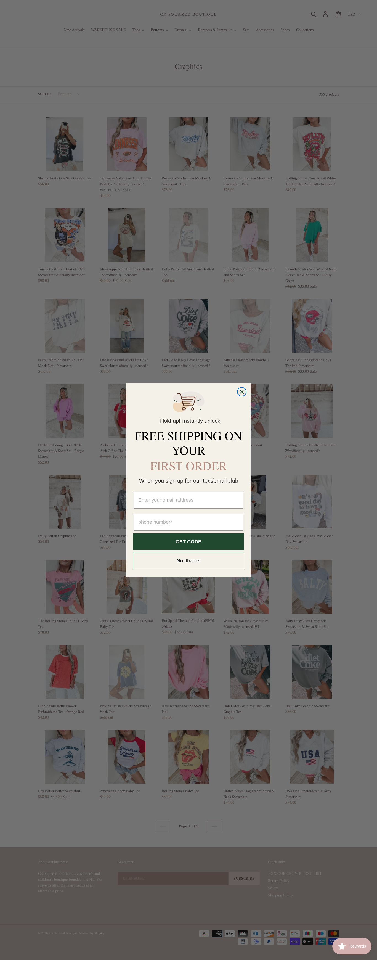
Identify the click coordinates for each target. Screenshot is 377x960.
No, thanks (188, 561)
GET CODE (188, 541)
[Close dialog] (241, 391)
